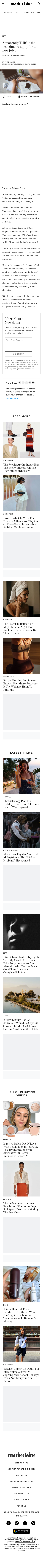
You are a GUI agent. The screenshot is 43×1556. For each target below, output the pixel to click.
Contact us (22, 1475)
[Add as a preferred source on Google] (21, 1531)
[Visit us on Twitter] (8, 1523)
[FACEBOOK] (19, 382)
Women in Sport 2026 (25, 12)
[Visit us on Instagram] (17, 1523)
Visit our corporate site (25, 1542)
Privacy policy (21, 1494)
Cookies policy (21, 1500)
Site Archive (21, 1463)
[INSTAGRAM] (26, 382)
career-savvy (23, 252)
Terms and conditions (21, 1481)
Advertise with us (21, 1487)
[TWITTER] (23, 382)
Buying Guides (30, 64)
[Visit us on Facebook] (25, 1523)
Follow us (24, 96)
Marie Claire (10, 62)
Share (8, 96)
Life (4, 36)
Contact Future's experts (21, 1469)
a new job (28, 201)
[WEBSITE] (29, 382)
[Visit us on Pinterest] (33, 1523)
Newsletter (36, 96)
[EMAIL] (33, 382)
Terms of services (31, 360)
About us (21, 1506)
